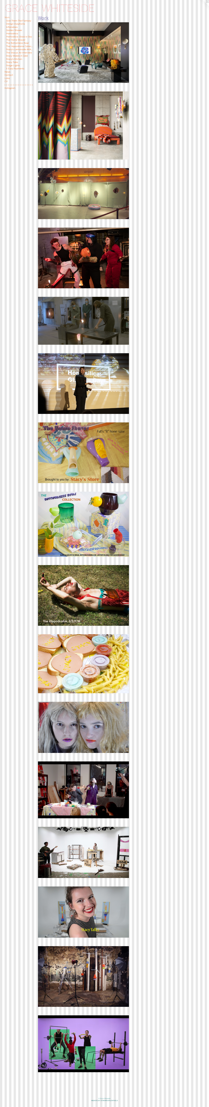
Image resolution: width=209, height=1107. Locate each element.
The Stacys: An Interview (19, 53)
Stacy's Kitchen (14, 59)
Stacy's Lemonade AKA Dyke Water (19, 49)
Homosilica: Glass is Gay (19, 37)
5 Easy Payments (15, 68)
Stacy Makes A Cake (17, 56)
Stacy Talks (12, 62)
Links (7, 78)
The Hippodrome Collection (19, 46)
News (7, 72)
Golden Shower (14, 30)
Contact (9, 75)
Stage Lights (13, 65)
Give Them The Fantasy (18, 21)
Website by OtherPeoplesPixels (104, 1100)
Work (7, 17)
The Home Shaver (15, 40)
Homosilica (12, 33)
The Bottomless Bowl (17, 43)
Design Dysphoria (15, 24)
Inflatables (12, 27)
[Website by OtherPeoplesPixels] (203, 5)
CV (6, 81)
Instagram (10, 88)
